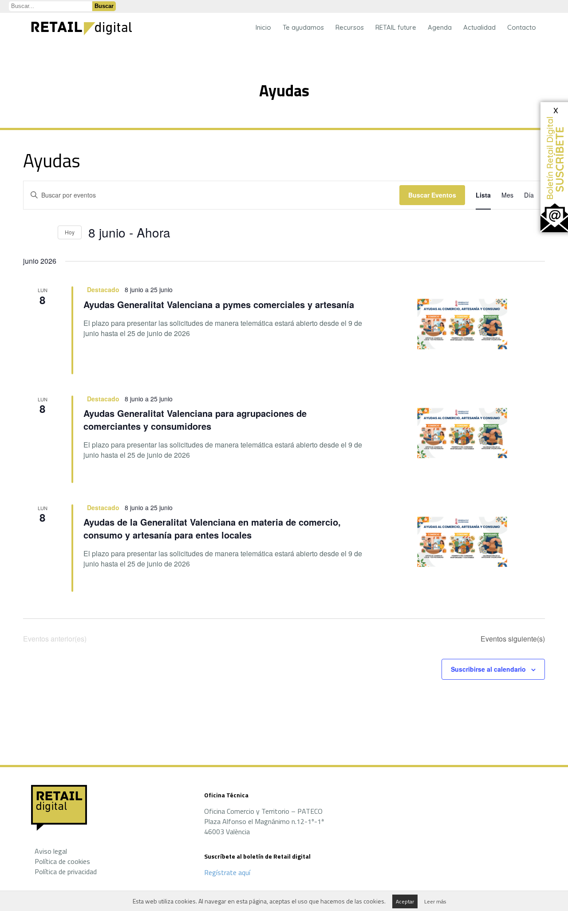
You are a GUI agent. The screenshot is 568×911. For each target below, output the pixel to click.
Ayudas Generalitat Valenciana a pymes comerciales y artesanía (218, 304)
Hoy (70, 232)
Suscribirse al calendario (488, 669)
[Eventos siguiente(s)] (45, 232)
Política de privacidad (66, 871)
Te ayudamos (303, 27)
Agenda (440, 27)
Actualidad (479, 27)
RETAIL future (395, 27)
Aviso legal (51, 851)
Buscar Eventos (432, 194)
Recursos (349, 27)
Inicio (263, 27)
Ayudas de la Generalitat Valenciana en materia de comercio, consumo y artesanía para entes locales (212, 528)
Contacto (521, 27)
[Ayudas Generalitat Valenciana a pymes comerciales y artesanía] (465, 328)
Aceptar (405, 901)
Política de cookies (62, 861)
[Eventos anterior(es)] (28, 232)
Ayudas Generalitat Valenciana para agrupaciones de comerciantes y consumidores (195, 419)
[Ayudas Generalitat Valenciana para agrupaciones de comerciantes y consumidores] (465, 437)
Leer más (435, 901)
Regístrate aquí (227, 872)
